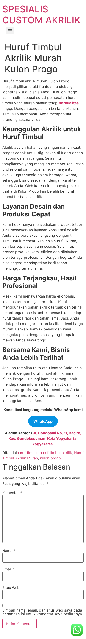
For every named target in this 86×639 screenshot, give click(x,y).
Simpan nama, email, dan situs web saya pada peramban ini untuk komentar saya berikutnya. (42, 612)
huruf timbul (27, 452)
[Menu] (10, 30)
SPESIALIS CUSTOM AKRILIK (41, 14)
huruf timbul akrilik (56, 452)
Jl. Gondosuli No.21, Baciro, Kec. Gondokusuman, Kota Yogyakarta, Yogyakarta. (44, 438)
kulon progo (50, 458)
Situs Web (10, 587)
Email (8, 569)
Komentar (12, 492)
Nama (8, 551)
